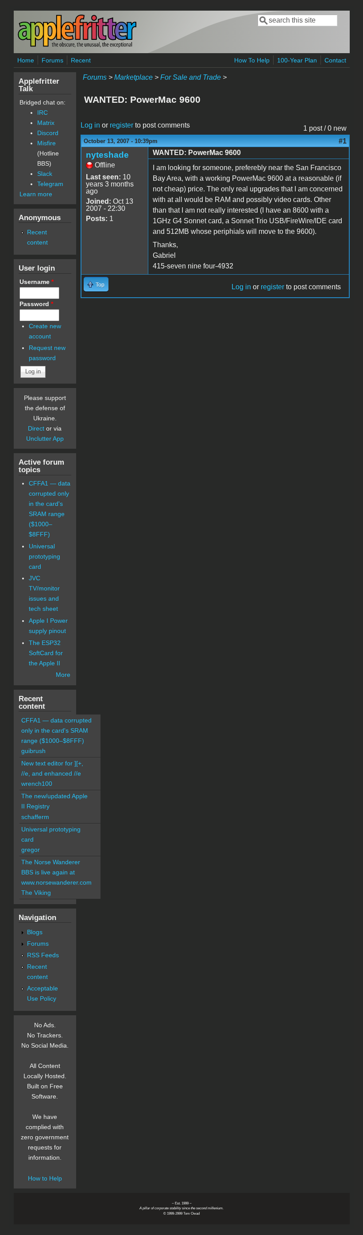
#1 (343, 141)
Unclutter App (45, 438)
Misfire (46, 143)
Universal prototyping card (44, 556)
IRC (42, 112)
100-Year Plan (297, 60)
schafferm (35, 816)
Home (25, 60)
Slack (44, 173)
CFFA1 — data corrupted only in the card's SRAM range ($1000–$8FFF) (56, 730)
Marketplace (133, 77)
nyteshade (107, 154)
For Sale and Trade (190, 77)
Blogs (34, 932)
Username (36, 281)
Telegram (50, 183)
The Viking (36, 892)
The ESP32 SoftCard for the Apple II (46, 653)
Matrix (45, 122)
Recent (81, 60)
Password (36, 303)
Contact (335, 60)
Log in (90, 125)
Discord (47, 132)
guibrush (33, 750)
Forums (52, 60)
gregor (30, 849)
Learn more (35, 194)
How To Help (252, 60)
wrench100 (36, 783)
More (63, 674)
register (121, 125)
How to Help (45, 1178)
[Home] (77, 46)
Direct (36, 428)
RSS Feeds (43, 955)
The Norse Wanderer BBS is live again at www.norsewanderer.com (56, 872)
